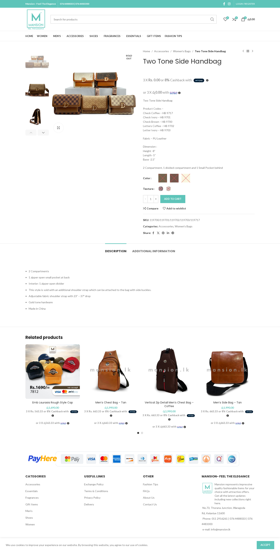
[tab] (115, 249)
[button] (31, 132)
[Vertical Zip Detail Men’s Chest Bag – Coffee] (169, 371)
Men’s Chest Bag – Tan (110, 402)
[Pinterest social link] (163, 233)
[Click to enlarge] (58, 128)
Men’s (29, 511)
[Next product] (252, 51)
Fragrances (32, 497)
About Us (149, 497)
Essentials (31, 491)
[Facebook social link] (224, 4)
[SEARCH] (212, 19)
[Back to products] (248, 51)
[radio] (162, 178)
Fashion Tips (150, 484)
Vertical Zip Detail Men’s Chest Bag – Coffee (169, 404)
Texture (148, 188)
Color (146, 178)
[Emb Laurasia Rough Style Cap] (52, 371)
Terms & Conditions (96, 491)
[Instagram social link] (229, 4)
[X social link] (158, 233)
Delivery (89, 504)
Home (146, 51)
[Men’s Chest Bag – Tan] (111, 371)
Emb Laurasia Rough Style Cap (52, 402)
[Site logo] (36, 19)
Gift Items (31, 504)
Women (30, 524)
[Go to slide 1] (138, 433)
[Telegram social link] (172, 233)
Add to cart (172, 198)
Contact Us (150, 504)
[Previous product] (243, 51)
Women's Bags (182, 51)
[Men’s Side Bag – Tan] (227, 371)
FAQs (146, 491)
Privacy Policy (92, 497)
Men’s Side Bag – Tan (227, 402)
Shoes (29, 517)
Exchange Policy (94, 484)
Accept (265, 544)
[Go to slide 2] (142, 433)
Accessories (161, 51)
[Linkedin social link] (168, 233)
